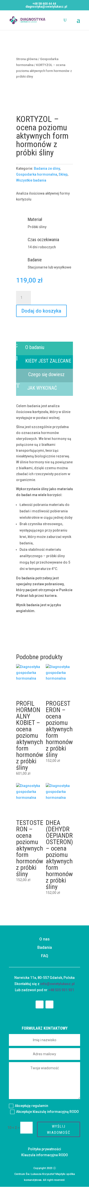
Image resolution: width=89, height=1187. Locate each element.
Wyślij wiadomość (58, 1129)
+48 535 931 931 (61, 990)
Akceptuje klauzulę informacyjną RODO (47, 1112)
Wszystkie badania (31, 180)
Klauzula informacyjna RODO (44, 1155)
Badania (44, 947)
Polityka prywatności (44, 1149)
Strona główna (26, 59)
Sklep (63, 174)
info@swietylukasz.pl (57, 984)
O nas (44, 939)
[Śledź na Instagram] (49, 1004)
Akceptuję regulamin (32, 1106)
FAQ (44, 955)
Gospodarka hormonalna (36, 174)
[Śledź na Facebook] (40, 1004)
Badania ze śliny (47, 168)
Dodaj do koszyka (41, 311)
